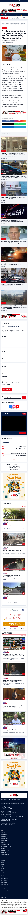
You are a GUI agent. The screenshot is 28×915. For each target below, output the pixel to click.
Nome (4, 351)
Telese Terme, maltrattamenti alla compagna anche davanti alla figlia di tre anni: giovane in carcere (13, 199)
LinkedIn (8, 126)
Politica (2, 862)
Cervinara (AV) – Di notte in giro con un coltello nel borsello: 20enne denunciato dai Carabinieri (13, 177)
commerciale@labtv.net (9, 826)
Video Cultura (4, 886)
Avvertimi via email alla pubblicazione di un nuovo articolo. (12, 383)
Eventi (2, 872)
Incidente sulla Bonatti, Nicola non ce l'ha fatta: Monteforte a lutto (13, 595)
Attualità (2, 864)
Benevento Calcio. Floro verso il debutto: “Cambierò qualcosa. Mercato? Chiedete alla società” (13, 650)
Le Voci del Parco (5, 850)
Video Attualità (4, 882)
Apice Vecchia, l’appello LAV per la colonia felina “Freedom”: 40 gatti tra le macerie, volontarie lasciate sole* (15, 17)
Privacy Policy (4, 834)
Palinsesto (3, 832)
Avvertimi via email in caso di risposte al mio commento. (13, 375)
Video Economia (4, 884)
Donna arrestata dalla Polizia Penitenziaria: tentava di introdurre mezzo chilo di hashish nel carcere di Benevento (13, 307)
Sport (2, 870)
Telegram (20, 126)
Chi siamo (6, 1)
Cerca (22, 1)
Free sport (3, 842)
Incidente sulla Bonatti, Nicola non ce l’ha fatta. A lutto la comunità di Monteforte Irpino (14, 242)
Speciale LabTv (4, 838)
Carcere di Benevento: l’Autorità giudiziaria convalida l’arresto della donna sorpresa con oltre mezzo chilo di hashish (13, 155)
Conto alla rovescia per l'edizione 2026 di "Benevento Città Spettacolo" (13, 675)
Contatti (11, 1)
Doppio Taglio (4, 840)
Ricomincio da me (5, 854)
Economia (3, 868)
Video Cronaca (4, 878)
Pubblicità (17, 1)
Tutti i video (23, 501)
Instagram (20, 120)
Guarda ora (22, 433)
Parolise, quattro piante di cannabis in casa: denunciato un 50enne (13, 285)
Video (2, 894)
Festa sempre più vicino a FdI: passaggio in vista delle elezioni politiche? (13, 700)
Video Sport (3, 888)
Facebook (8, 120)
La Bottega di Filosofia (6, 846)
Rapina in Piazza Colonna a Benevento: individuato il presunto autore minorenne (12, 221)
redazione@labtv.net (5, 820)
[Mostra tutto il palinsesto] (14, 459)
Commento (5, 336)
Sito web (4, 366)
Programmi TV (4, 836)
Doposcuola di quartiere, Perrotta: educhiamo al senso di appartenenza (14, 725)
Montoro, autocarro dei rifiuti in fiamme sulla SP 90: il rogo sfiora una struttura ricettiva (13, 263)
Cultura (2, 866)
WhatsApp (20, 123)
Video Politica (4, 880)
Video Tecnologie (5, 890)
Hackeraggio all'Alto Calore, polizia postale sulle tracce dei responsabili (13, 521)
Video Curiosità (4, 892)
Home (3, 23)
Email (3, 358)
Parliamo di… (4, 852)
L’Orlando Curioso (5, 844)
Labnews (3, 848)
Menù (4, 14)
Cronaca (7, 23)
